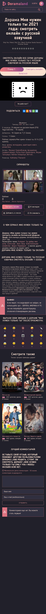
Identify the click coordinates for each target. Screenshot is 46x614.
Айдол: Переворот (19, 246)
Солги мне (11, 244)
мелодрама (17, 145)
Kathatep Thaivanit (17, 158)
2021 (20, 124)
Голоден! (21, 242)
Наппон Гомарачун (18, 155)
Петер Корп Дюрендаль (25, 152)
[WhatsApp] (33, 111)
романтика (6, 147)
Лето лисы (21, 244)
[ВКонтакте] (24, 111)
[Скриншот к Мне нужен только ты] (13, 175)
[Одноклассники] (27, 111)
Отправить (23, 503)
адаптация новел (30, 145)
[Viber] (30, 111)
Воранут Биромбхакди (17, 150)
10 (33, 48)
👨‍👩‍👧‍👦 (23, 337)
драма (9, 145)
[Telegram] (36, 111)
